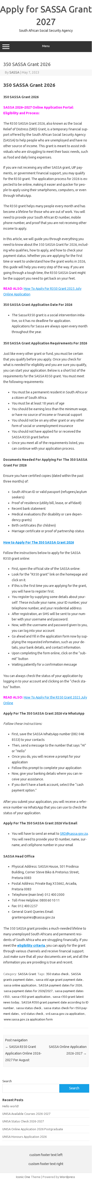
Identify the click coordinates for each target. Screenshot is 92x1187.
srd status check (32, 1013)
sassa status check (28, 1008)
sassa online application (20, 985)
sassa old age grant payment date (59, 979)
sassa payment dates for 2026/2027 (28, 991)
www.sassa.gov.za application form (28, 1019)
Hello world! (10, 1106)
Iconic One (23, 1176)
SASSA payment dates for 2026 (60, 985)
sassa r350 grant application (31, 996)
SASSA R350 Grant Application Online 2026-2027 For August (23, 1053)
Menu (46, 46)
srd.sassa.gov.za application (65, 1013)
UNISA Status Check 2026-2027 (23, 1121)
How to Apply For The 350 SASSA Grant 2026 (38, 542)
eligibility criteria (31, 945)
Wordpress (67, 1176)
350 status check (57, 974)
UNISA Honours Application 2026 (24, 1136)
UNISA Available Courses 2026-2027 (26, 1113)
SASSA (14, 72)
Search (7, 1081)
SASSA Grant (27, 974)
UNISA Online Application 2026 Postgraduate (32, 1129)
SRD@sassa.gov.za (74, 833)
